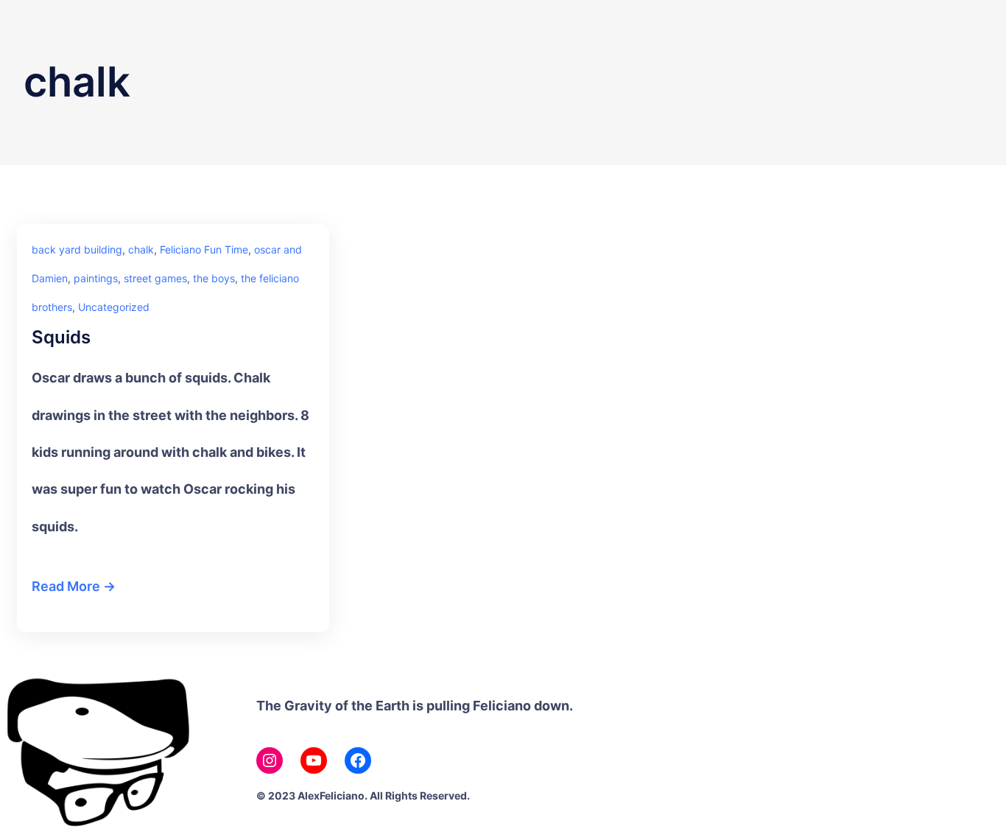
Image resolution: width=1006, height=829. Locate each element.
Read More (66, 586)
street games (155, 278)
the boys (214, 278)
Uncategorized (114, 307)
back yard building (77, 249)
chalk (141, 249)
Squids (61, 337)
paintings (96, 278)
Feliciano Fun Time (204, 249)
